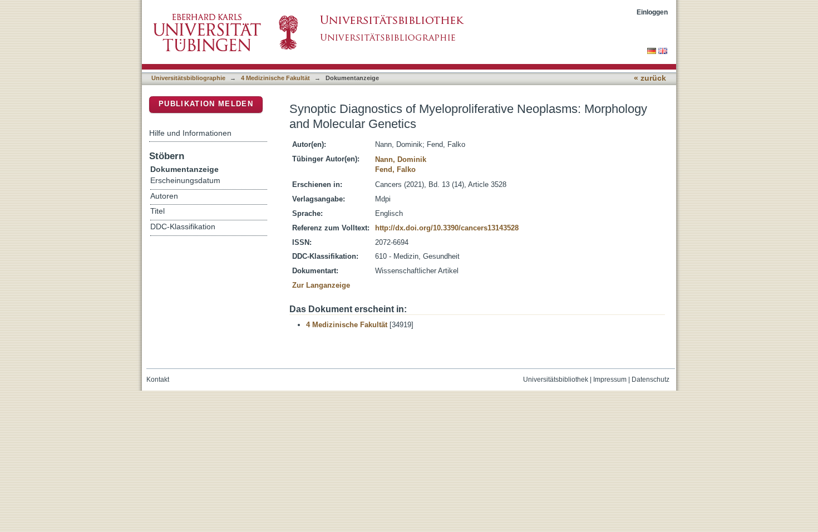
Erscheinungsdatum (185, 180)
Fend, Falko (395, 169)
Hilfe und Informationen (190, 133)
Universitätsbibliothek (555, 379)
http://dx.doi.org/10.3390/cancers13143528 (447, 228)
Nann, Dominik (400, 159)
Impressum (610, 379)
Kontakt (157, 379)
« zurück (650, 78)
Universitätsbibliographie (188, 78)
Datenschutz (650, 379)
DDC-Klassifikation (182, 227)
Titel (157, 211)
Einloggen (652, 12)
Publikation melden (206, 104)
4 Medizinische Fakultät (275, 78)
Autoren (164, 196)
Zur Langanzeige (321, 285)
